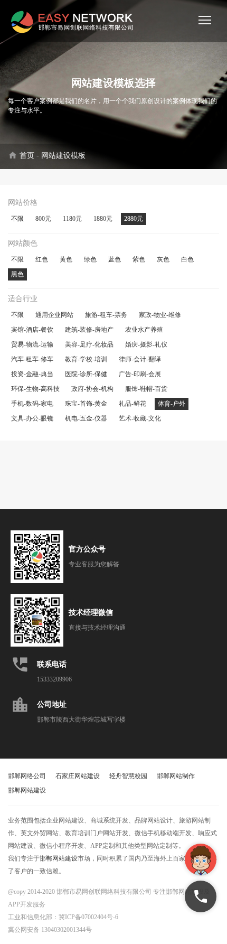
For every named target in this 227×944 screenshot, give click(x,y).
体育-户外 (171, 403)
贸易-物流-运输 (32, 344)
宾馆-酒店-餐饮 (32, 329)
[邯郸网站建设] (74, 21)
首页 (27, 156)
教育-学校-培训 (86, 359)
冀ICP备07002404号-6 (88, 917)
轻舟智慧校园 (128, 776)
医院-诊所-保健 (86, 374)
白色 (187, 259)
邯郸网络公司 (27, 776)
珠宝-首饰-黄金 (86, 403)
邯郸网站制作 (176, 776)
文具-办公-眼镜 (32, 418)
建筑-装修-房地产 (89, 329)
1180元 (72, 218)
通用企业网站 (54, 315)
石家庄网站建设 (77, 776)
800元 (43, 218)
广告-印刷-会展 (140, 374)
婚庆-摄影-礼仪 (146, 344)
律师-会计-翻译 (140, 359)
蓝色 (114, 259)
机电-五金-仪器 (86, 418)
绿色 (90, 259)
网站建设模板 (63, 156)
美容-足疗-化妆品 (89, 344)
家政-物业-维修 (160, 315)
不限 (17, 218)
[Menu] (204, 20)
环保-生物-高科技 (35, 388)
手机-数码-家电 (32, 403)
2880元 (133, 218)
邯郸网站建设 (27, 790)
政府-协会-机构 (92, 388)
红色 (41, 259)
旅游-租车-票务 (106, 315)
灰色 (163, 259)
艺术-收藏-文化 (140, 418)
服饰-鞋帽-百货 (146, 388)
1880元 (102, 218)
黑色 (17, 274)
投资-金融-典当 (32, 374)
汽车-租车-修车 (32, 359)
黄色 (66, 259)
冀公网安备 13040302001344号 (50, 929)
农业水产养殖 (144, 329)
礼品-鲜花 (132, 403)
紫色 (139, 259)
